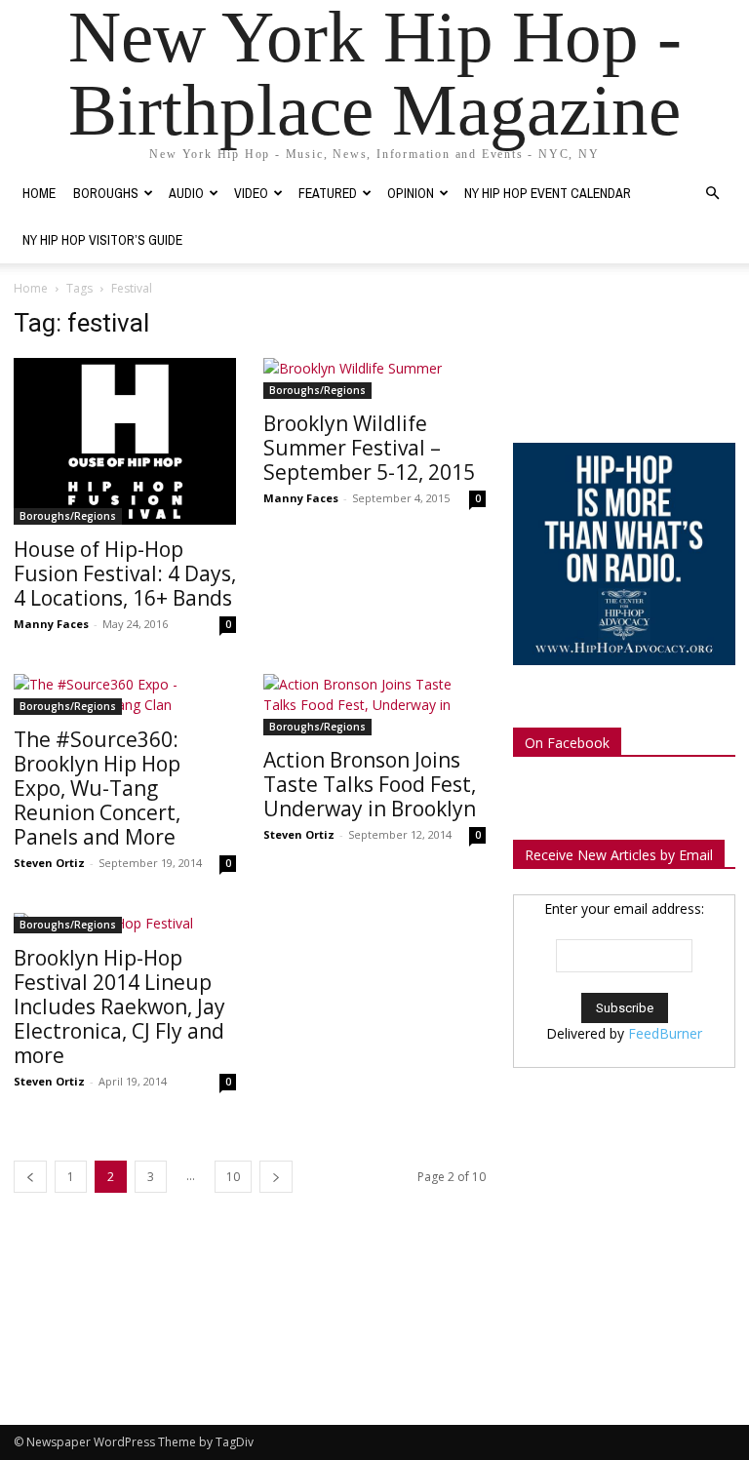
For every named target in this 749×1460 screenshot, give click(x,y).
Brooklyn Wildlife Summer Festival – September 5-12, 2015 (369, 448)
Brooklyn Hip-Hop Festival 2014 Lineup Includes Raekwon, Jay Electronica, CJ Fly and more (119, 1006)
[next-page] (276, 1177)
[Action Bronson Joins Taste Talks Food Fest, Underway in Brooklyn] (374, 704)
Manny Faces (51, 623)
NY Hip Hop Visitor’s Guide (102, 240)
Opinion (410, 193)
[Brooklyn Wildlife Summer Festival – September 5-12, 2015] (374, 378)
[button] (712, 193)
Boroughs (105, 193)
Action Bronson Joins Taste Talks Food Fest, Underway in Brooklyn (369, 784)
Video (251, 193)
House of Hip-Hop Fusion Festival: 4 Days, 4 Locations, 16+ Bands (125, 573)
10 (233, 1176)
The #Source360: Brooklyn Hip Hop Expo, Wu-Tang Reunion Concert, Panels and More (97, 788)
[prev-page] (30, 1177)
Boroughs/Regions (68, 516)
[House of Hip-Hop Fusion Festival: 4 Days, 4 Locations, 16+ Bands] (125, 441)
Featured (327, 193)
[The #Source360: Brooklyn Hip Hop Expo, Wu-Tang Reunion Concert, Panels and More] (125, 694)
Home (39, 193)
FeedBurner (665, 1033)
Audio (186, 193)
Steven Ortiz (49, 862)
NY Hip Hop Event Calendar (547, 193)
